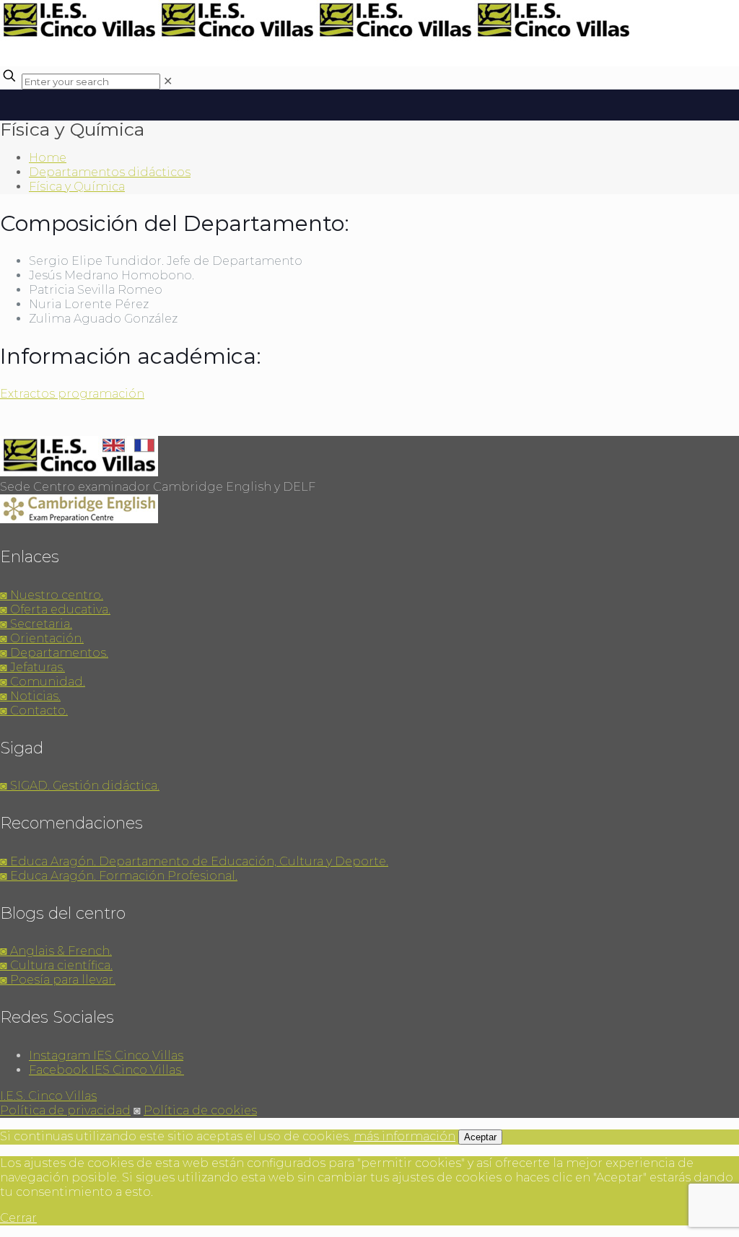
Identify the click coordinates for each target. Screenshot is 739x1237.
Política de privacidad (65, 1110)
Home (47, 158)
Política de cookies (200, 1110)
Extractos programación (72, 394)
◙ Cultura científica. (56, 965)
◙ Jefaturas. (32, 667)
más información (404, 1136)
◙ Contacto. (34, 710)
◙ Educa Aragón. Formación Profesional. (118, 876)
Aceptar (480, 1137)
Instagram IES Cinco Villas (106, 1055)
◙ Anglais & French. (56, 951)
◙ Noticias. (30, 696)
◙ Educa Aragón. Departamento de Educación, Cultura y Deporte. (194, 861)
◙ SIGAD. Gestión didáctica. (79, 785)
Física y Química (77, 186)
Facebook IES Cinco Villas (106, 1070)
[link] (167, 81)
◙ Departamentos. (54, 653)
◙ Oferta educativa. (55, 609)
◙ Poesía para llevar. (57, 980)
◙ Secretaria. (36, 624)
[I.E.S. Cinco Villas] (316, 36)
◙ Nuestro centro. (51, 595)
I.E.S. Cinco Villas (48, 1096)
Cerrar (18, 1218)
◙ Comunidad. (42, 682)
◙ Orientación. (42, 638)
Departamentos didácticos (110, 172)
